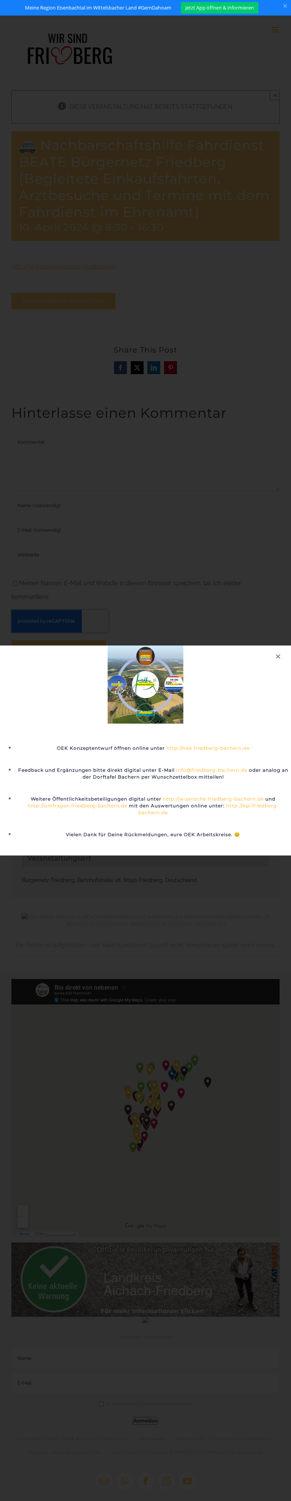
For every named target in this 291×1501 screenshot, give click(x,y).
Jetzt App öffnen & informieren (219, 7)
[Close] (278, 656)
